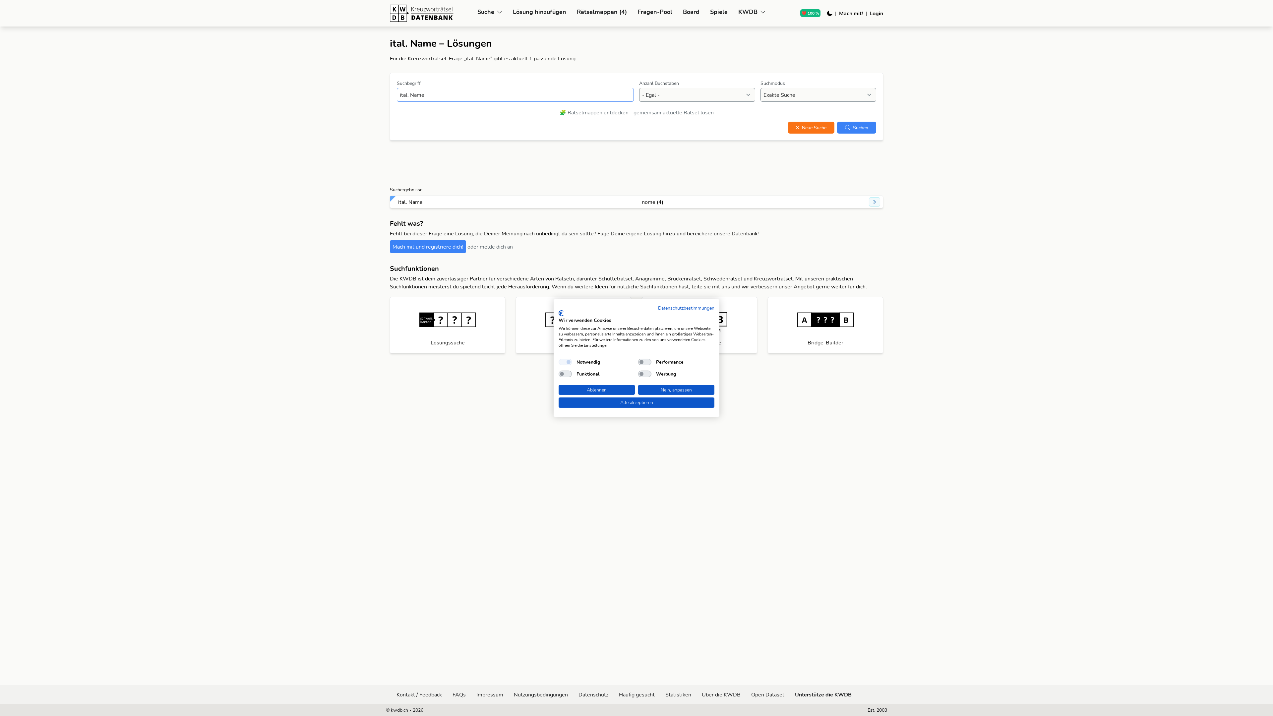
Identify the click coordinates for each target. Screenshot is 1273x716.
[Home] (431, 13)
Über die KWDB (721, 694)
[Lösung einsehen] (874, 202)
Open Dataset (767, 694)
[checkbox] (565, 362)
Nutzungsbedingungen (541, 694)
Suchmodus (772, 83)
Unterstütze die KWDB (823, 694)
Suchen (860, 128)
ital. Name (410, 202)
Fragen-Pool (654, 12)
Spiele (719, 12)
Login (876, 13)
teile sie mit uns (711, 286)
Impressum (489, 694)
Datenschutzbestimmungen (686, 308)
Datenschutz (593, 694)
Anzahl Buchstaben (659, 83)
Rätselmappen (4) (602, 12)
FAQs (459, 694)
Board (691, 12)
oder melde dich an (490, 246)
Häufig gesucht (637, 694)
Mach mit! (851, 13)
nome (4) (652, 202)
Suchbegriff (409, 83)
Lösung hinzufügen (539, 12)
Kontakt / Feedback (419, 694)
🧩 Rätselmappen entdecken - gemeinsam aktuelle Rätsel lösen (637, 112)
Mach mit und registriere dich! (428, 246)
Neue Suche (814, 128)
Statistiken (678, 694)
